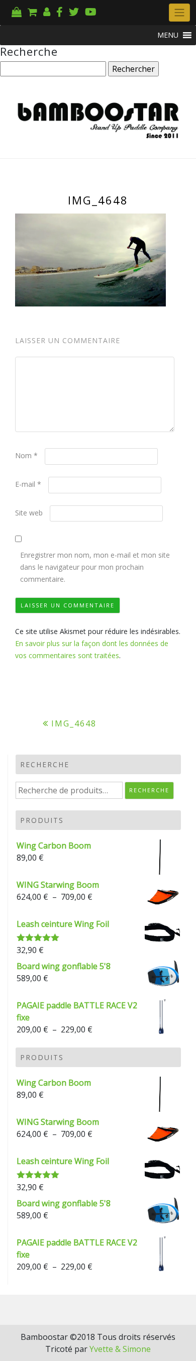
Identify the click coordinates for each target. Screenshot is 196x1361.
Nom (26, 455)
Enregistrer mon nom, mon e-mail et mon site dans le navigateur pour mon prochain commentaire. (95, 567)
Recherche (149, 790)
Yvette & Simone (120, 1348)
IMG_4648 (73, 723)
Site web (29, 512)
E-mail (28, 484)
